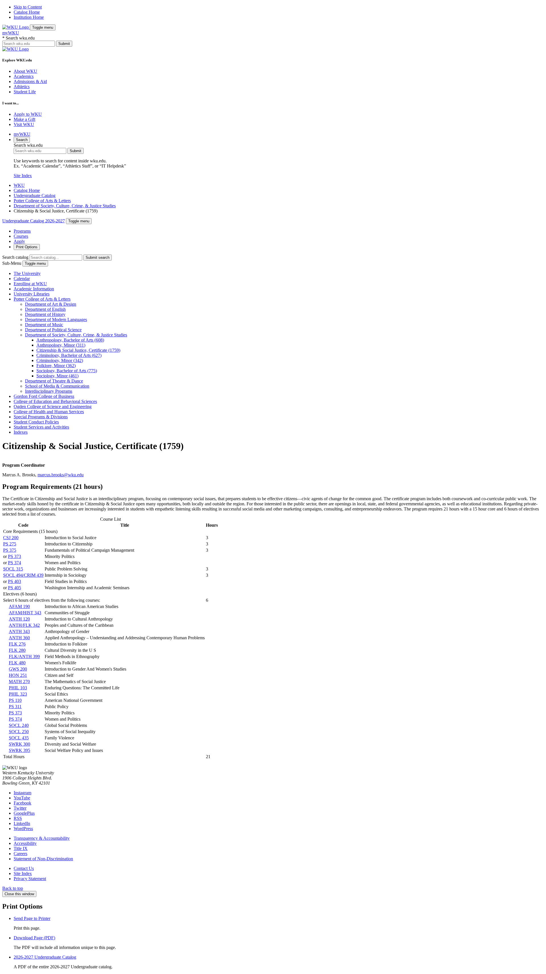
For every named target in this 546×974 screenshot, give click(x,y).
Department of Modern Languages (56, 319)
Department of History (45, 314)
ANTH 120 (19, 619)
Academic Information (34, 288)
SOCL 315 (13, 568)
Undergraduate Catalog (34, 195)
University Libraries (31, 293)
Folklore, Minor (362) (56, 365)
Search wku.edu (18, 38)
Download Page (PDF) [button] (34, 937)
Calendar (22, 278)
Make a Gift (24, 119)
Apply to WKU (28, 114)
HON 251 (18, 675)
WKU (19, 185)
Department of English (45, 309)
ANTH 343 (19, 631)
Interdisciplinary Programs (48, 391)
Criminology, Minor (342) (59, 360)
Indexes (21, 432)
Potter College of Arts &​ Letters (42, 299)
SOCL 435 (19, 737)
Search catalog (15, 257)
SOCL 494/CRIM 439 (23, 575)
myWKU (10, 32)
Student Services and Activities (41, 427)
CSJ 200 (10, 537)
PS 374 (14, 562)
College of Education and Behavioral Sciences (55, 401)
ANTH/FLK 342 (24, 625)
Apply (19, 241)
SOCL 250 (19, 731)
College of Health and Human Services (49, 411)
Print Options (27, 247)
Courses (21, 236)
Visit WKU (24, 124)
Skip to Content (28, 7)
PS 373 (14, 556)
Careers (20, 853)
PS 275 (9, 543)
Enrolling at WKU (30, 283)
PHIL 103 (18, 687)
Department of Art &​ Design (50, 304)
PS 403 (14, 581)
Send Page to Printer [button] (32, 918)
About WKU (25, 71)
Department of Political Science (53, 329)
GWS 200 (18, 669)
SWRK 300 (19, 744)
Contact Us (24, 868)
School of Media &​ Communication (57, 386)
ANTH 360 (19, 637)
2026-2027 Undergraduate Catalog (45, 957)
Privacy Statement (30, 878)
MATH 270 (19, 681)
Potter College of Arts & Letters (42, 200)
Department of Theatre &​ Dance (54, 381)
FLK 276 (17, 644)
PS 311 (15, 706)
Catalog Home (27, 12)
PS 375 (9, 550)
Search (22, 140)
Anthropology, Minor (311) (60, 345)
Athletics (22, 86)
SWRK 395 (19, 750)
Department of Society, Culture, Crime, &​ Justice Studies (76, 334)
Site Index (23, 175)
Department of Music (44, 324)
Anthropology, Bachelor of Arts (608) (70, 340)
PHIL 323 (18, 694)
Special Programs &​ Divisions (41, 416)
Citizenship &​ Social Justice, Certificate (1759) (78, 350)
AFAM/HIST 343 (25, 612)
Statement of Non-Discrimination (43, 858)
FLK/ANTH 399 (24, 656)
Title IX (21, 848)
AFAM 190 (19, 606)
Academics (24, 76)
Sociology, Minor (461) (57, 375)
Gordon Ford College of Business (44, 396)
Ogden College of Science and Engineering (53, 406)
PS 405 (14, 587)
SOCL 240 (19, 725)
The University (27, 273)
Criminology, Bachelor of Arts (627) (69, 355)
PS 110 (15, 700)
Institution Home (29, 17)
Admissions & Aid (30, 81)
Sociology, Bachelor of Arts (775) (66, 370)
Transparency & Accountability (42, 838)
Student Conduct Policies (36, 421)
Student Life (25, 91)
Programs (22, 231)
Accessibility (25, 843)
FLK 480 (17, 662)
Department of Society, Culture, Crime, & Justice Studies (65, 205)
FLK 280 (17, 650)
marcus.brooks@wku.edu (61, 474)
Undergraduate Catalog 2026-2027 (33, 220)
